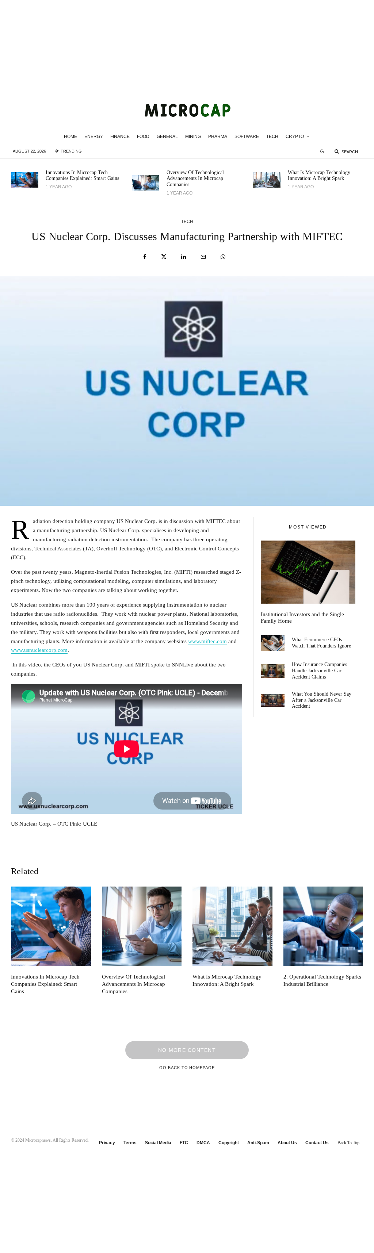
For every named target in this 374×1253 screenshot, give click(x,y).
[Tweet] (164, 257)
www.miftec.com (207, 641)
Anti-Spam (258, 1142)
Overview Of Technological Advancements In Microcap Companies (195, 179)
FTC (184, 1142)
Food (143, 136)
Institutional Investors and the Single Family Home (302, 617)
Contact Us (317, 1142)
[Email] (203, 257)
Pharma (217, 136)
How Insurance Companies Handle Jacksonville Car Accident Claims (319, 671)
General (167, 136)
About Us (287, 1142)
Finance (120, 136)
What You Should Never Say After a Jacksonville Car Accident (321, 700)
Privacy (107, 1142)
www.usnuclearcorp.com (39, 650)
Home (70, 136)
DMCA (203, 1142)
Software (246, 136)
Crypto (295, 136)
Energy (93, 136)
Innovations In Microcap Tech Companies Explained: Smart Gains (82, 175)
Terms (130, 1142)
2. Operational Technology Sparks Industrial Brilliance (322, 980)
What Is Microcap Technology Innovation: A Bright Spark (319, 175)
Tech (272, 136)
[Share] (144, 257)
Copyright (228, 1142)
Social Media (158, 1142)
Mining (193, 136)
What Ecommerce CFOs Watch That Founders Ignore (321, 643)
